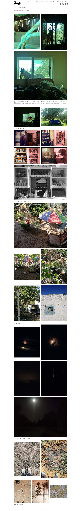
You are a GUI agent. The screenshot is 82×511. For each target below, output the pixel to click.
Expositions (37, 1)
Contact (66, 1)
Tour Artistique (49, 1)
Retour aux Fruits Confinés (18, 504)
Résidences (42, 1)
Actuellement (31, 1)
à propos (62, 1)
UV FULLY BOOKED (56, 1)
